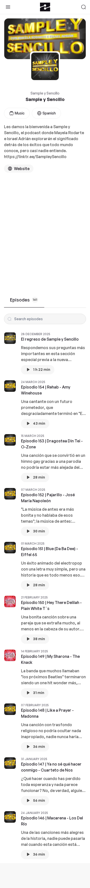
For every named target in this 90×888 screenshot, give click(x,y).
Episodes (23, 299)
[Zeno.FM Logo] (45, 6)
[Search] (83, 6)
